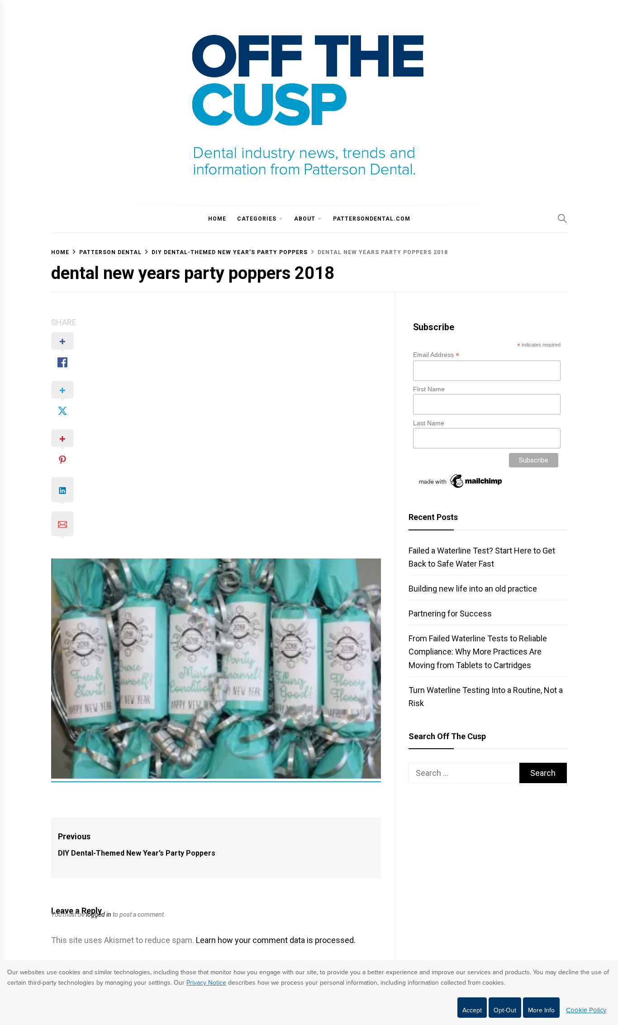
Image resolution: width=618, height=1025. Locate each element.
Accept (472, 1010)
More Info (541, 1010)
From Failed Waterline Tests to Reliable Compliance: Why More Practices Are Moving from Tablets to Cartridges (478, 651)
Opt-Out (505, 1010)
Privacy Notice (206, 983)
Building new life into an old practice (473, 588)
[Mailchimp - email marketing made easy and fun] (461, 487)
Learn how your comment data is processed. (276, 940)
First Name (429, 389)
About (304, 219)
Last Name (428, 423)
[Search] (562, 218)
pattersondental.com (371, 219)
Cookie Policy (586, 1010)
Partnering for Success (450, 613)
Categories (256, 219)
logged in (98, 914)
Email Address (436, 355)
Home (217, 219)
